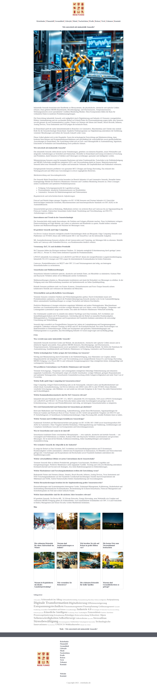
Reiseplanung (59, 615)
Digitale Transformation (51, 603)
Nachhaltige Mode (73, 612)
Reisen (97, 21)
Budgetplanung (113, 600)
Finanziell (50, 21)
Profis (91, 21)
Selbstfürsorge (67, 618)
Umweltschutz (51, 624)
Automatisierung (83, 600)
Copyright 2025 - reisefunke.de (79, 683)
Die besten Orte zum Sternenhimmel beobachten (111, 545)
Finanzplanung (90, 606)
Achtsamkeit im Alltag (51, 599)
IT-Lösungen (96, 609)
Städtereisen (74, 622)
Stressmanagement (64, 622)
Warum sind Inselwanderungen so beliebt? (65, 545)
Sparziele (90, 618)
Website (63, 674)
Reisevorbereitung (82, 615)
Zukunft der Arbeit (85, 624)
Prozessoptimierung (43, 615)
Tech (103, 21)
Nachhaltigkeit (83, 612)
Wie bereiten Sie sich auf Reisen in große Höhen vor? (89, 545)
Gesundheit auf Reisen (57, 609)
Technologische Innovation (87, 622)
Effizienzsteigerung (97, 603)
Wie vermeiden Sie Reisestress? (64, 584)
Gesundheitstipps (71, 609)
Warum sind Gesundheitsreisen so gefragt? (111, 585)
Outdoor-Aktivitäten (107, 612)
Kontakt (117, 21)
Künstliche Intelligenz (56, 612)
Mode (75, 21)
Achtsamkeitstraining (69, 600)
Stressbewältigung (46, 621)
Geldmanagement (106, 606)
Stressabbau (99, 618)
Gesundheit (59, 21)
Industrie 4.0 (84, 609)
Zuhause (109, 21)
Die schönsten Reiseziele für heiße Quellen (89, 584)
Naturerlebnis (94, 612)
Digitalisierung (78, 602)
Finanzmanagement (73, 606)
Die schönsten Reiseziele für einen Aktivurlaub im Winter (44, 545)
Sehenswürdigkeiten (46, 617)
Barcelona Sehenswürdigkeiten (97, 600)
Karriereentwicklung (113, 609)
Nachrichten (83, 21)
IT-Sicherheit (103, 609)
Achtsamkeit (37, 599)
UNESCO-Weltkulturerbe (67, 624)
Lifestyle (68, 21)
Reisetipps (69, 615)
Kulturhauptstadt (38, 612)
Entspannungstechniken (48, 606)
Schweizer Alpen (98, 615)
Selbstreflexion (81, 618)
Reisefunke (41, 21)
